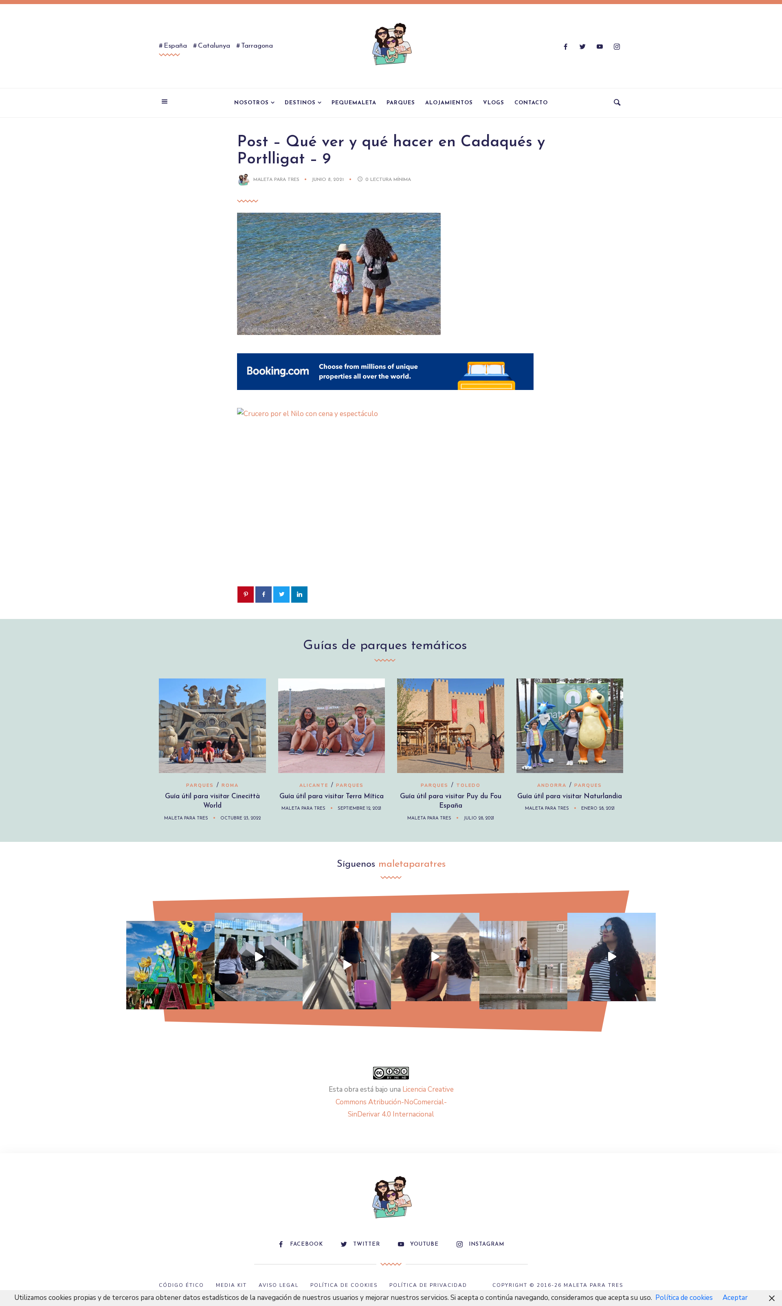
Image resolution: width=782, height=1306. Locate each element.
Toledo (468, 785)
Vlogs (493, 103)
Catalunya (214, 45)
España (175, 45)
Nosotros (251, 103)
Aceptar (735, 1297)
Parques (401, 103)
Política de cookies (684, 1297)
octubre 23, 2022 (240, 818)
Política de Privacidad (428, 1285)
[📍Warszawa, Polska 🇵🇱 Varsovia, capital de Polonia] (170, 965)
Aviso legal (279, 1285)
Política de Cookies (344, 1285)
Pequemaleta (354, 103)
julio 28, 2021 (478, 818)
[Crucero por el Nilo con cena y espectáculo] (385, 413)
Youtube (424, 1244)
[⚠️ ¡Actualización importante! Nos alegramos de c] (523, 965)
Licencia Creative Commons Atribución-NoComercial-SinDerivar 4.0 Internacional (395, 1102)
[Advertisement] (391, 515)
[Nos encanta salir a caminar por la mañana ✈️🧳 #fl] (347, 965)
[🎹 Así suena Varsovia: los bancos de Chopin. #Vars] (259, 957)
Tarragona (257, 45)
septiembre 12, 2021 (359, 808)
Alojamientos (449, 103)
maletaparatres (412, 864)
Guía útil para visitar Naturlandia (569, 796)
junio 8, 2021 (328, 179)
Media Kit (231, 1285)
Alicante (313, 785)
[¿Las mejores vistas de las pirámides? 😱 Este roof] (435, 957)
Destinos (300, 103)
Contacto (531, 103)
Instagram (486, 1244)
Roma (230, 785)
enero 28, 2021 (598, 808)
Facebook (306, 1244)
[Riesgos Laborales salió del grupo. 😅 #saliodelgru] (611, 957)
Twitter (366, 1244)
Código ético (181, 1285)
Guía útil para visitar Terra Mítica (331, 796)
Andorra (552, 785)
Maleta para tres (276, 179)
